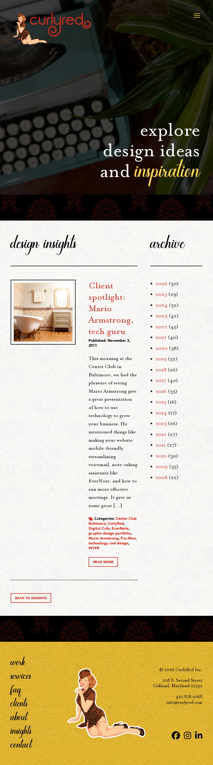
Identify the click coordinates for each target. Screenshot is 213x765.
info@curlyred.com (184, 702)
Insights (21, 730)
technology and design (108, 543)
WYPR (94, 548)
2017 (161, 380)
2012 (161, 434)
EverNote (120, 528)
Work (18, 661)
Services (21, 675)
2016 (161, 391)
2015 (161, 402)
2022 (161, 327)
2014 (161, 413)
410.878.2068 (189, 696)
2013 (161, 423)
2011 (161, 445)
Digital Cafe (99, 528)
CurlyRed (116, 523)
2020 (162, 348)
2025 (161, 294)
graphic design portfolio (110, 533)
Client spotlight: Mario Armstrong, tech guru (111, 308)
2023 (161, 316)
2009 (162, 466)
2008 (162, 477)
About (19, 716)
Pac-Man (128, 538)
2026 (161, 284)
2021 (161, 337)
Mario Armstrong (104, 538)
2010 (161, 456)
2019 (161, 359)
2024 (162, 305)
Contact (21, 744)
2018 (161, 370)
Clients (19, 702)
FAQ (16, 689)
